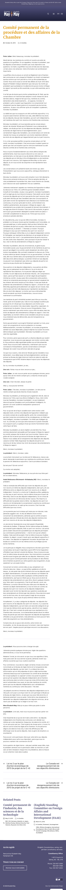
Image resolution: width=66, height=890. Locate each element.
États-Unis (23, 825)
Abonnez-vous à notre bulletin (15, 868)
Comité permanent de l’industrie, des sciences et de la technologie (17, 809)
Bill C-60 (8, 821)
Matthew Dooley (10, 823)
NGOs (57, 831)
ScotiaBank (39, 832)
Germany (13, 821)
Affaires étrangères (45, 827)
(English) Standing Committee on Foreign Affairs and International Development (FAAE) (48, 811)
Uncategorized (54, 824)
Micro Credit (48, 829)
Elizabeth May (11, 886)
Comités (24, 43)
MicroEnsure (51, 831)
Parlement (46, 824)
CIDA (37, 827)
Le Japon (25, 821)
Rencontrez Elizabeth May (12, 854)
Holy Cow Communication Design (54, 886)
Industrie (19, 821)
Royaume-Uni (15, 825)
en (58, 14)
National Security (21, 823)
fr (62, 14)
